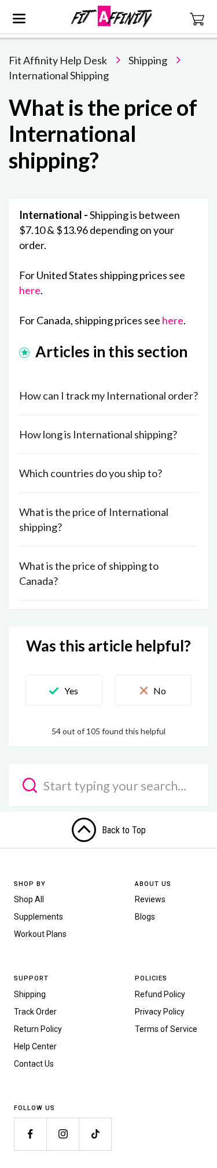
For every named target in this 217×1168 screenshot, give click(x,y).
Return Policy (38, 1029)
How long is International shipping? (98, 434)
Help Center (35, 1046)
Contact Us (34, 1063)
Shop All (29, 899)
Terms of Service (166, 1029)
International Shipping (59, 75)
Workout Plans (40, 934)
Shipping (147, 60)
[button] (63, 690)
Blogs (145, 916)
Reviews (150, 899)
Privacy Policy (160, 1011)
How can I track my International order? (108, 395)
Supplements (38, 916)
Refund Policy (160, 994)
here (30, 290)
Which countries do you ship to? (90, 473)
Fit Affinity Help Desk (58, 60)
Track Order (35, 1011)
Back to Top (124, 830)
